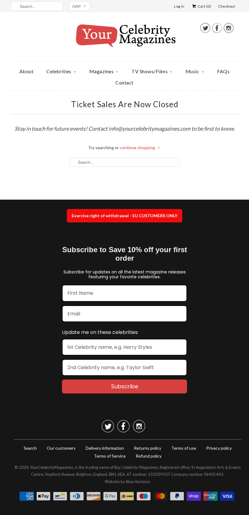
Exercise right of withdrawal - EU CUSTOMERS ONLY (124, 215)
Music (193, 71)
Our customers (61, 448)
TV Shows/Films (149, 71)
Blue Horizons (138, 481)
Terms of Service (110, 455)
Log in (179, 6)
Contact (124, 82)
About (26, 71)
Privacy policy (219, 448)
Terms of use (183, 448)
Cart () (204, 6)
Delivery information (105, 448)
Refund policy (149, 455)
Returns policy (147, 448)
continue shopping (138, 147)
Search (30, 448)
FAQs (223, 71)
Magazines (101, 71)
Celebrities (58, 71)
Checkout (226, 6)
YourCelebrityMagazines (51, 467)
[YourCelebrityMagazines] (124, 38)
